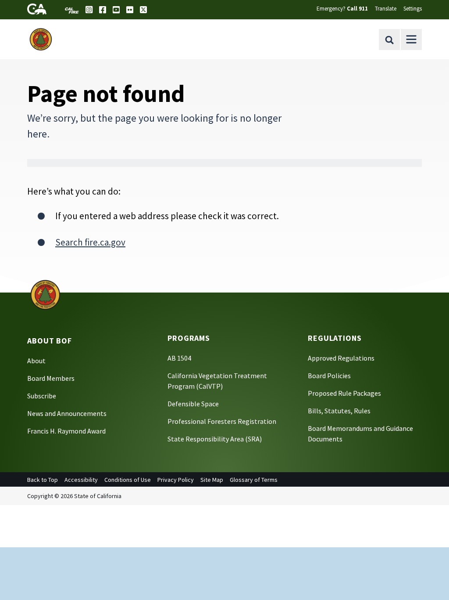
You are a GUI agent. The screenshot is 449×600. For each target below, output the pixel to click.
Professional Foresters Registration (221, 421)
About (36, 360)
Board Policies (329, 375)
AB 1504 (179, 358)
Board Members (51, 378)
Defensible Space (193, 403)
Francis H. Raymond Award (66, 431)
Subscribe (41, 395)
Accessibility (81, 480)
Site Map (211, 480)
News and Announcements (67, 413)
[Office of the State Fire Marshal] (45, 294)
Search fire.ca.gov (90, 242)
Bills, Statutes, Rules (339, 410)
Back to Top (42, 480)
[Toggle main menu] (411, 39)
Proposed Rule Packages (344, 393)
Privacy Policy (175, 480)
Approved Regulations (341, 358)
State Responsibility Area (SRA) (214, 438)
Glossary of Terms (254, 480)
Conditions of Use (127, 480)
